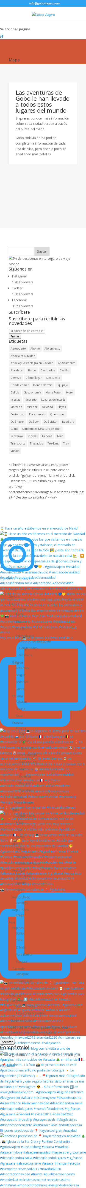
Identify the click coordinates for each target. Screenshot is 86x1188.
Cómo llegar (34, 378)
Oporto (21, 883)
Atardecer (17, 370)
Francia (17, 723)
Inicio (13, 589)
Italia (15, 810)
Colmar (24, 741)
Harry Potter (54, 392)
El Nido (21, 947)
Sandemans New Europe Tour (41, 429)
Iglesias (15, 400)
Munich (21, 628)
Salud (14, 429)
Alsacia (21, 728)
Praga (20, 915)
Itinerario (31, 400)
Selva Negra (24, 635)
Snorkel (32, 436)
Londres (22, 902)
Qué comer (57, 414)
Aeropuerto (18, 348)
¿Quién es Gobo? (21, 1020)
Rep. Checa (20, 910)
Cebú (19, 940)
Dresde (21, 621)
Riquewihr (26, 783)
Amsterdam (24, 803)
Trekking (52, 443)
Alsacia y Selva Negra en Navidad (32, 363)
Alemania (19, 609)
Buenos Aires (25, 1006)
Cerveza (16, 378)
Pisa (19, 829)
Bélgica (17, 662)
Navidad (47, 407)
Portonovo (18, 414)
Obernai (25, 776)
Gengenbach (28, 648)
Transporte (18, 443)
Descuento (53, 378)
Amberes (22, 668)
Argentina (19, 1001)
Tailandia (18, 968)
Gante (20, 689)
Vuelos (15, 451)
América (15, 995)
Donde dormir (42, 385)
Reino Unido (21, 897)
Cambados (48, 370)
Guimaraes (24, 876)
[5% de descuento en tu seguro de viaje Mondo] (43, 264)
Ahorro (35, 348)
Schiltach (25, 655)
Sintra (20, 890)
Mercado (16, 407)
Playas (62, 407)
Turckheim (27, 790)
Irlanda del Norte (28, 863)
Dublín (20, 849)
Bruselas (22, 682)
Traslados (36, 443)
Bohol (20, 933)
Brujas (20, 675)
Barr (22, 734)
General (14, 596)
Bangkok (22, 974)
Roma (20, 837)
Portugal (18, 870)
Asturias (22, 701)
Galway (21, 856)
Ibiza (19, 715)
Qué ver (34, 422)
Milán (20, 822)
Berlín (20, 614)
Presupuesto (37, 414)
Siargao (21, 961)
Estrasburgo (28, 755)
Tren (66, 443)
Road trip (68, 422)
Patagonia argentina (31, 1013)
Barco (32, 370)
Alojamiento (52, 348)
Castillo (64, 370)
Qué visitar (51, 422)
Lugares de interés (53, 400)
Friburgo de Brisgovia (35, 641)
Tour (60, 436)
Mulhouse (26, 769)
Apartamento (66, 363)
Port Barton (24, 954)
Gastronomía (32, 392)
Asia (12, 922)
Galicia (15, 392)
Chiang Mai (24, 981)
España (17, 696)
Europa (14, 603)
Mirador (32, 407)
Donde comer (20, 385)
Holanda (18, 797)
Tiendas (47, 436)
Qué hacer (17, 422)
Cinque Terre (25, 815)
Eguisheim (26, 748)
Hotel (69, 392)
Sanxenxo (17, 436)
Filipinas (18, 928)
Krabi (19, 988)
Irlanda (17, 844)
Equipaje (62, 385)
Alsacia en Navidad (23, 356)
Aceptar (7, 1042)
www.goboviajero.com (49, 1027)
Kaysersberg (28, 762)
